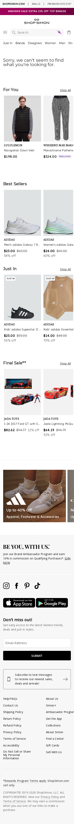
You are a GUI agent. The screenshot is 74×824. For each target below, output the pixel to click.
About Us (52, 699)
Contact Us (10, 705)
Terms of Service (14, 738)
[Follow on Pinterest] (27, 588)
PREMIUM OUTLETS (59, 4)
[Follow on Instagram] (6, 588)
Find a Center (55, 738)
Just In (7, 43)
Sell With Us (54, 752)
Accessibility (11, 745)
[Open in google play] (52, 606)
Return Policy (12, 719)
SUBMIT (36, 656)
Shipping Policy (13, 712)
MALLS (36, 4)
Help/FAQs (10, 699)
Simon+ (51, 705)
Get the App (54, 719)
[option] (23, 134)
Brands (20, 43)
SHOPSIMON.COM (14, 4)
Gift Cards (52, 745)
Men (62, 43)
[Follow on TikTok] (37, 588)
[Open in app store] (19, 606)
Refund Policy (12, 725)
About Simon (54, 732)
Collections (53, 725)
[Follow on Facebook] (17, 588)
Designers (35, 43)
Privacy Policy (12, 732)
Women (50, 43)
